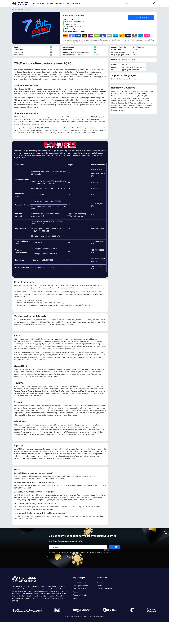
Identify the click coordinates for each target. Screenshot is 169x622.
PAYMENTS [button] (60, 3)
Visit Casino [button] (141, 17)
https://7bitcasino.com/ (127, 60)
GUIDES (78, 3)
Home (14, 9)
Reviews (20, 9)
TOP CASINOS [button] (37, 3)
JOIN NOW (114, 547)
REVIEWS (70, 3)
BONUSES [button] (49, 3)
